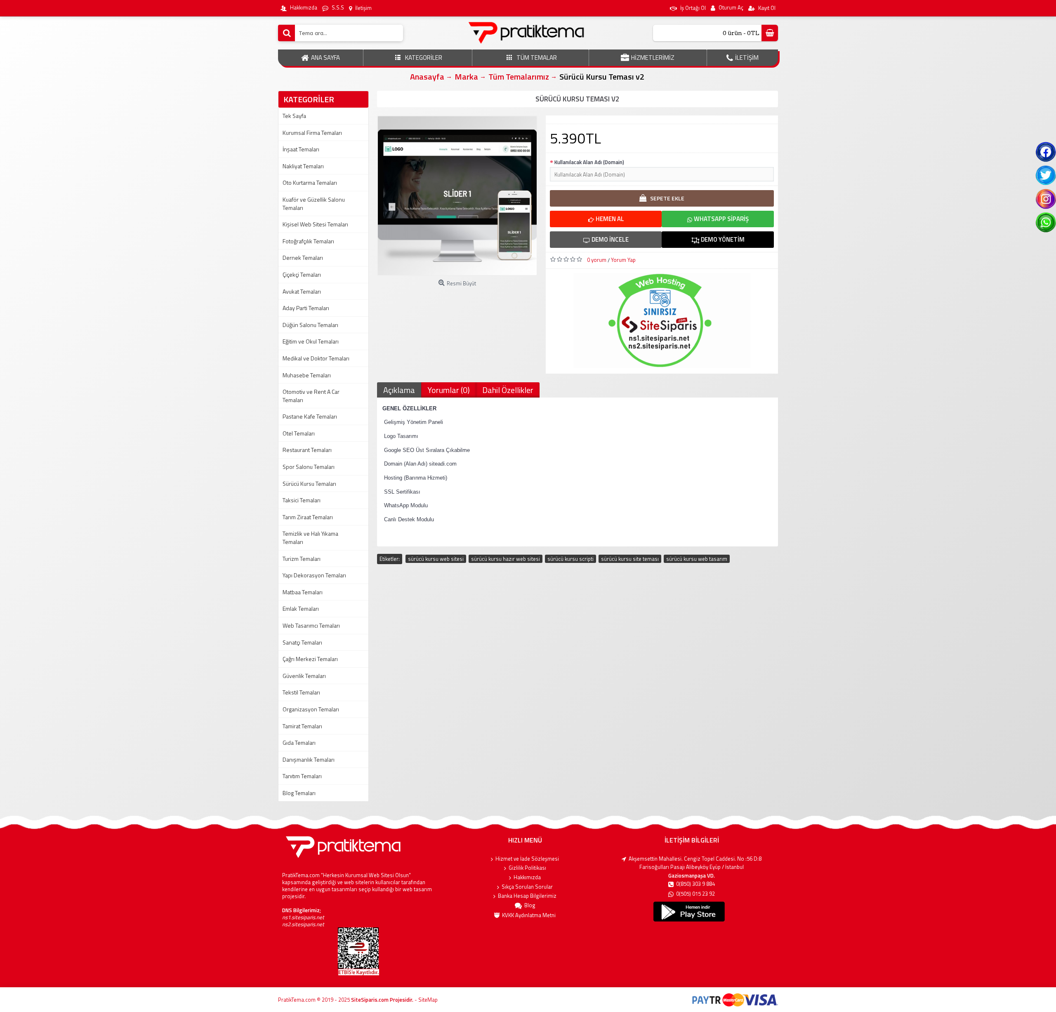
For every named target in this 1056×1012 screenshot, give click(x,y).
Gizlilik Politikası (527, 868)
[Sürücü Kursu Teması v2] (457, 195)
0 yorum (596, 260)
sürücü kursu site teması (630, 559)
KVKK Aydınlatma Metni (529, 915)
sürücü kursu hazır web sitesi (505, 559)
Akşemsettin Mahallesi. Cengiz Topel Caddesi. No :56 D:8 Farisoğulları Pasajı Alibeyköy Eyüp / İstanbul (695, 863)
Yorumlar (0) (448, 390)
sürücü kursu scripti (570, 559)
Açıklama (399, 390)
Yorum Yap (623, 260)
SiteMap (428, 1000)
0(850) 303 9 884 (695, 884)
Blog (529, 905)
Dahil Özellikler (507, 390)
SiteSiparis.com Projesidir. (382, 1000)
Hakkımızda (527, 877)
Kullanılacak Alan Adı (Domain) (589, 162)
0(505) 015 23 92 (695, 894)
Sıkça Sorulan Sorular (527, 887)
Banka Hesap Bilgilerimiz (527, 896)
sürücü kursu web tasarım (696, 559)
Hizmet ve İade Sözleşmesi (527, 859)
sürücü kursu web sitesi (436, 559)
